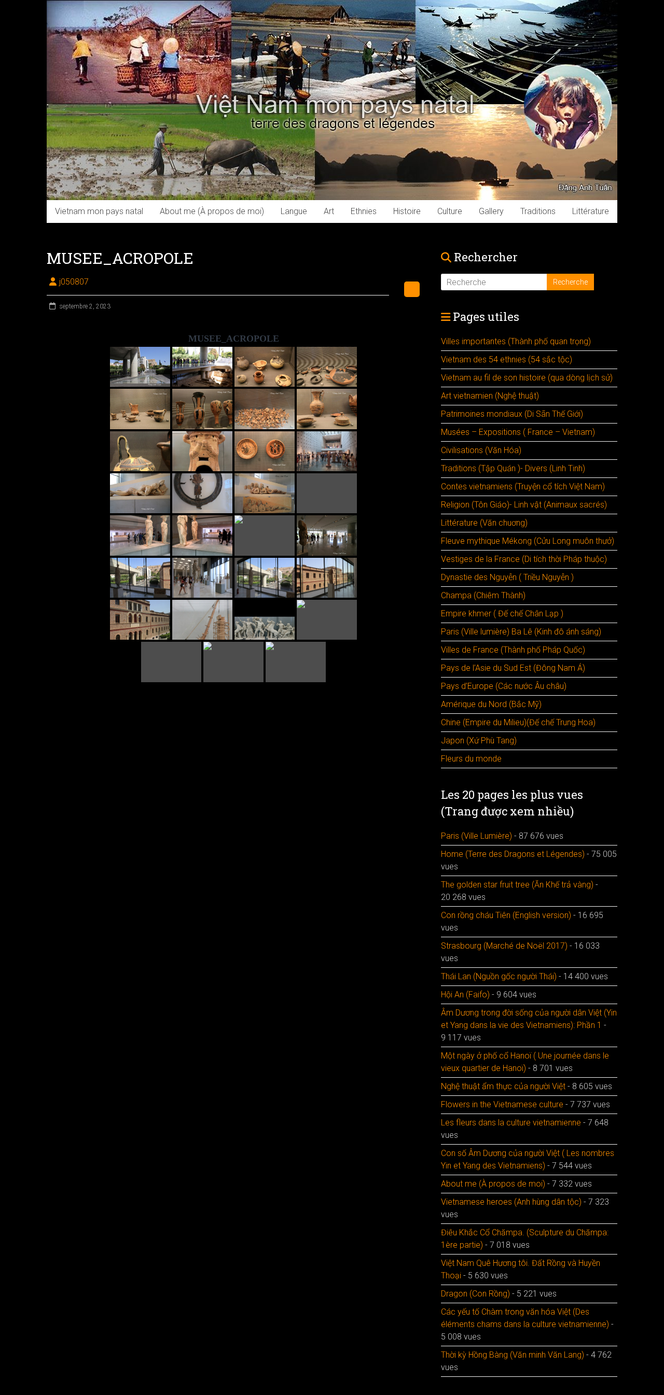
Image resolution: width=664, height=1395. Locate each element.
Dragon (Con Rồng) (475, 1294)
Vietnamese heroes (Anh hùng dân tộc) (511, 1202)
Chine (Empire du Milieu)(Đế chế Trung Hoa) (518, 722)
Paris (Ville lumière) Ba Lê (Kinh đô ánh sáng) (521, 632)
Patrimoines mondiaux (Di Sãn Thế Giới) (512, 414)
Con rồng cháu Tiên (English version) (506, 915)
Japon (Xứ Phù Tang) (479, 740)
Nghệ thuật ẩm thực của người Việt (503, 1086)
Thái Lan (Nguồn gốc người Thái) (499, 976)
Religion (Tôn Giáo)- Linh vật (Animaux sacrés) (524, 505)
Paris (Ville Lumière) (476, 836)
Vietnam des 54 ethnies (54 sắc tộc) (506, 359)
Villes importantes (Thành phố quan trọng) (516, 341)
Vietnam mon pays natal (99, 211)
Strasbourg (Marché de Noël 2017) (504, 946)
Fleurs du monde (471, 759)
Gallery (491, 211)
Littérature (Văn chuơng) (484, 523)
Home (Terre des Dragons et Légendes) (513, 854)
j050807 (74, 282)
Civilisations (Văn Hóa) (481, 450)
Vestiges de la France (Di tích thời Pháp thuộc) (524, 559)
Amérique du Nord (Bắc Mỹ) (491, 704)
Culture (449, 211)
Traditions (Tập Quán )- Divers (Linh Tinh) (513, 468)
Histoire (407, 211)
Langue (294, 211)
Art (329, 211)
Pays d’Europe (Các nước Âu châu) (503, 686)
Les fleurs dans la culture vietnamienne (511, 1123)
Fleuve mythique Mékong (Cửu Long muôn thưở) (527, 541)
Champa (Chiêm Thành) (483, 595)
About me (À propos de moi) (212, 211)
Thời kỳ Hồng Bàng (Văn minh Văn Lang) (512, 1355)
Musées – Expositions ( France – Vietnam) (518, 432)
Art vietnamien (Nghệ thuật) (490, 396)
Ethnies (364, 211)
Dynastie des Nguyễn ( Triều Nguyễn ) (507, 577)
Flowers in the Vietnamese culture (502, 1104)
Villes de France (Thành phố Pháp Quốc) (513, 650)
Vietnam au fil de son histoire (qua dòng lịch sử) (527, 378)
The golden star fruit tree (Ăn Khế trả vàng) (517, 885)
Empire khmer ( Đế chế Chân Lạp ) (502, 613)
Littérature (590, 211)
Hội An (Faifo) (465, 994)
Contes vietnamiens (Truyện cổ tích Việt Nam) (523, 486)
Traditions (538, 211)
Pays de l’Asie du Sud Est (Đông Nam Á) (513, 668)
